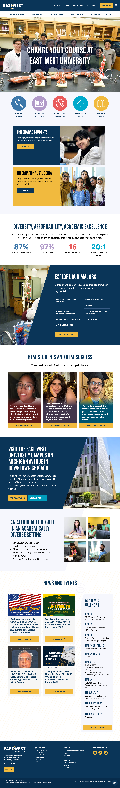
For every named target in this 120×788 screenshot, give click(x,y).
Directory (67, 760)
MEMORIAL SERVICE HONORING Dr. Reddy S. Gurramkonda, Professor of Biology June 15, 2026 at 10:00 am (23, 677)
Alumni (66, 767)
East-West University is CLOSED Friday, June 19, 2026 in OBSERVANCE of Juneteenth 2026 (58, 623)
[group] (21, 248)
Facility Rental (69, 758)
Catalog (67, 755)
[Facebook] (95, 753)
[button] (61, 5)
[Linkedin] (106, 753)
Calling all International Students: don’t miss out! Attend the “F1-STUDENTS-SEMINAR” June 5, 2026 (58, 677)
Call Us (8, 770)
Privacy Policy (79, 781)
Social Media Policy (90, 781)
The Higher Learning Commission (41, 782)
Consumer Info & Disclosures (106, 781)
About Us (38, 759)
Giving (66, 765)
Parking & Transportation (74, 751)
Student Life (39, 757)
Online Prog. (39, 755)
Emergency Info (70, 763)
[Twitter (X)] (100, 753)
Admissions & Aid (41, 750)
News (36, 761)
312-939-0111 (9, 763)
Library (66, 753)
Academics (39, 752)
